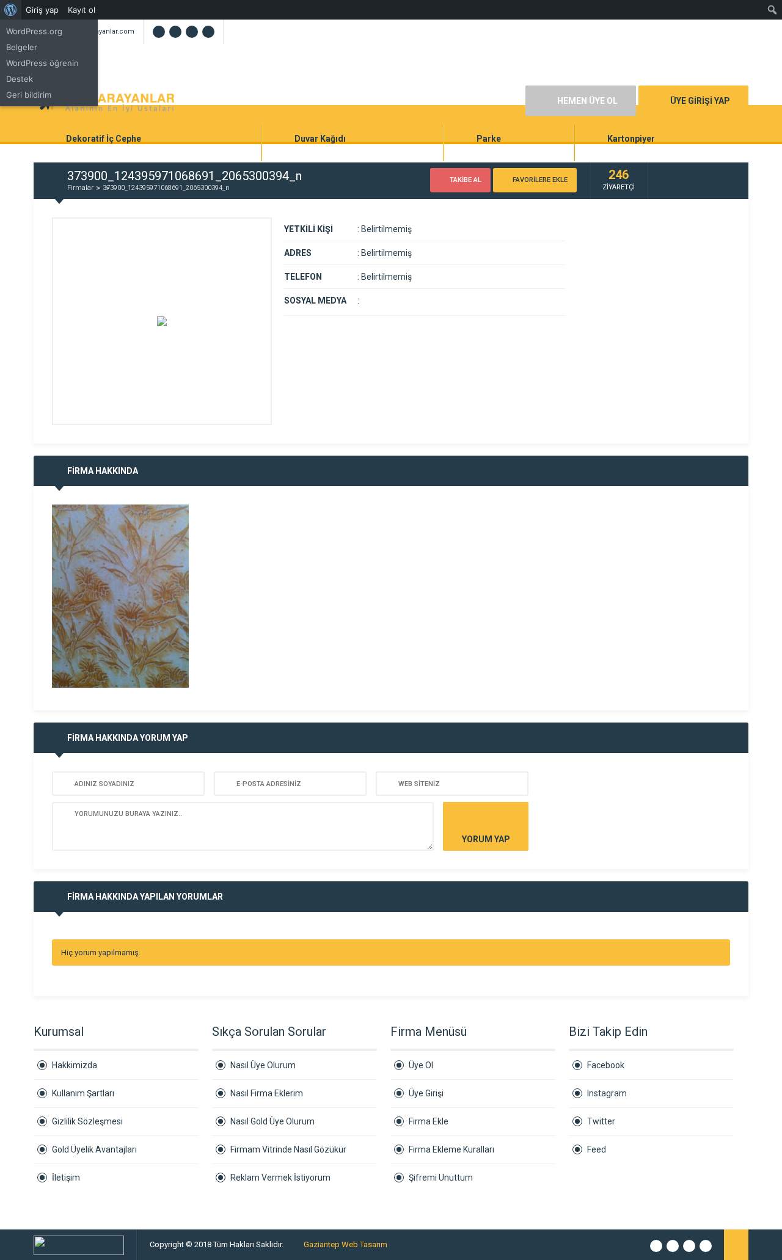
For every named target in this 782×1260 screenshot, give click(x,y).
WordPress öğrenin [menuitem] (42, 63)
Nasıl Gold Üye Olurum (272, 1121)
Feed (596, 1149)
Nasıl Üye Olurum (263, 1065)
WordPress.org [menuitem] (34, 31)
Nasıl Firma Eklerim (266, 1093)
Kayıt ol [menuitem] (81, 10)
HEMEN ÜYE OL (587, 101)
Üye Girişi (426, 1093)
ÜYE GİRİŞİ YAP (700, 101)
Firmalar (80, 188)
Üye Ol (421, 1065)
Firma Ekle (428, 1121)
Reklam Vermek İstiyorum (280, 1177)
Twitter (601, 1121)
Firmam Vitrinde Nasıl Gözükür (288, 1149)
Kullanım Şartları (83, 1093)
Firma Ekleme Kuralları (451, 1149)
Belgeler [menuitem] (21, 47)
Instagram (607, 1093)
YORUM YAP (486, 839)
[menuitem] (10, 10)
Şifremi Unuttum (441, 1177)
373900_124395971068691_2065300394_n (166, 188)
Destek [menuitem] (19, 79)
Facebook (605, 1065)
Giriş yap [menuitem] (42, 10)
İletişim (66, 1177)
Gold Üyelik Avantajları (94, 1149)
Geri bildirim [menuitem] (28, 95)
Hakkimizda (74, 1065)
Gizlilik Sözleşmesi (87, 1121)
